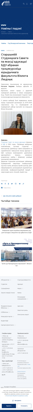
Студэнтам (4, 284)
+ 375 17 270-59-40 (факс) (7, 349)
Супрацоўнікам (5, 288)
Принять (8, 406)
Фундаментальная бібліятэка (6, 307)
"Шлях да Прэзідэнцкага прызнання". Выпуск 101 (16, 265)
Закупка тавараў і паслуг (8, 292)
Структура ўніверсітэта (24, 280)
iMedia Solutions (21, 371)
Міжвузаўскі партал (6, 316)
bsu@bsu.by (5, 352)
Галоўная (3, 31)
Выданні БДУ (4, 320)
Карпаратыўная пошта (7, 325)
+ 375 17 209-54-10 (7, 368)
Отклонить (24, 406)
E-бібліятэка (4, 312)
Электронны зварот (23, 314)
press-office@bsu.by (7, 372)
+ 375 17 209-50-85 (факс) (22, 341)
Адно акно (20, 306)
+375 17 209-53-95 (22, 353)
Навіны (10, 31)
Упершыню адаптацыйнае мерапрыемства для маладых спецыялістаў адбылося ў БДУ (16, 231)
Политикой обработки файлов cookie (17, 395)
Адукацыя (20, 284)
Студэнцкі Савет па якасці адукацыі (13, 142)
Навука (19, 288)
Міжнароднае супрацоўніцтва (21, 298)
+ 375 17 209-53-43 (7, 370)
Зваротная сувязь (22, 310)
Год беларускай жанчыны (16, 43)
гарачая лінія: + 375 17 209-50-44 (8, 345)
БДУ (4, 144)
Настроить (18, 400)
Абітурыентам (5, 280)
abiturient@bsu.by (22, 344)
